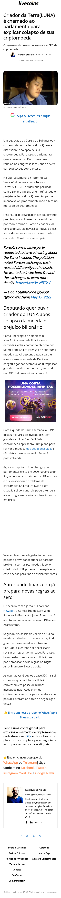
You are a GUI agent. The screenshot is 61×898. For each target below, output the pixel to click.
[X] (41, 821)
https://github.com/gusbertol (37, 794)
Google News (44, 773)
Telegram (30, 762)
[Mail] (36, 821)
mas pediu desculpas (38, 449)
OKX (28, 736)
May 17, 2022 (41, 297)
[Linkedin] (31, 821)
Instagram (10, 773)
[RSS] (34, 836)
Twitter (41, 768)
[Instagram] (27, 836)
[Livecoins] (28, 3)
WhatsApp (10, 762)
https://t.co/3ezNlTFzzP (33, 282)
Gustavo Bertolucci (26, 54)
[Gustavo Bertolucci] (14, 54)
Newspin (8, 611)
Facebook (27, 768)
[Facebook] (26, 821)
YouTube (25, 773)
